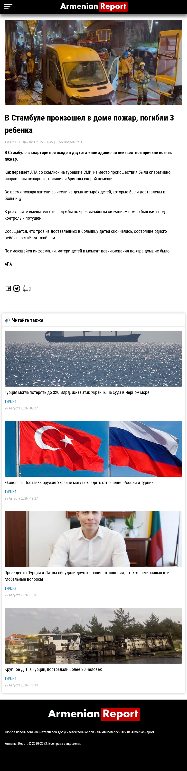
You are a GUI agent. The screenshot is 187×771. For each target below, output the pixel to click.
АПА (8, 264)
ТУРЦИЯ (10, 402)
